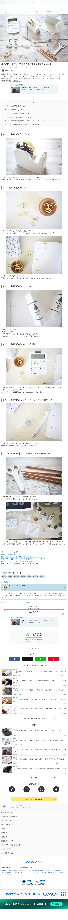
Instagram (28, 602)
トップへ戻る (33, 648)
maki (65, 735)
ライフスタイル (19, 12)
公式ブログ (6, 602)
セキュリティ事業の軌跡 (7, 874)
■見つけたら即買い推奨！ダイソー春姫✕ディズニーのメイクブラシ (23, 559)
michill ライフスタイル (61, 675)
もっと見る (34, 777)
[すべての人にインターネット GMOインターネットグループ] (29, 894)
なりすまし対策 (59, 872)
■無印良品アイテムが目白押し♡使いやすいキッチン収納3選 (21, 563)
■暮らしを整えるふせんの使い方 (12, 554)
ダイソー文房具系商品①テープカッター (17, 106)
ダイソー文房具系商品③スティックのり (17, 113)
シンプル (8, 177)
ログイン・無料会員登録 (34, 799)
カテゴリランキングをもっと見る (34, 718)
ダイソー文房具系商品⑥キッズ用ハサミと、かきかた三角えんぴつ (25, 124)
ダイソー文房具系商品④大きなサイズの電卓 (19, 117)
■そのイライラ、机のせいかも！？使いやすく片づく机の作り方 (22, 557)
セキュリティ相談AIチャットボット (58, 870)
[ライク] (66, 1)
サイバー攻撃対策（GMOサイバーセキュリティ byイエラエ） (24, 872)
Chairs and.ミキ (9, 70)
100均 (10, 576)
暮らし (42, 576)
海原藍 (64, 685)
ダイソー (23, 445)
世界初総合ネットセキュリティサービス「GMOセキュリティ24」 (15, 870)
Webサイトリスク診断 (44, 870)
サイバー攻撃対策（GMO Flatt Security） (46, 872)
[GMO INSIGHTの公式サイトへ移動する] (34, 861)
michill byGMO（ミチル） (7, 12)
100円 (39, 177)
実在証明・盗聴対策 (6, 872)
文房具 (38, 542)
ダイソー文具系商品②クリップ (15, 109)
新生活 (29, 576)
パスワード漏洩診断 (34, 870)
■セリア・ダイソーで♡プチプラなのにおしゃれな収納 (19, 561)
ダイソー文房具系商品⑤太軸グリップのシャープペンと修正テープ (25, 120)
